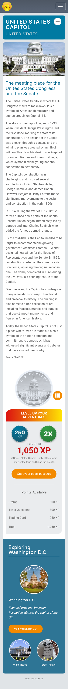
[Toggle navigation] (60, 6)
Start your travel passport (34, 474)
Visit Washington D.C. (25, 628)
